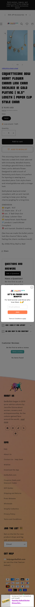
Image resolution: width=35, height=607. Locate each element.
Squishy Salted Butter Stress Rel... (21, 601)
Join (17, 312)
